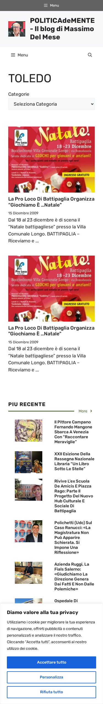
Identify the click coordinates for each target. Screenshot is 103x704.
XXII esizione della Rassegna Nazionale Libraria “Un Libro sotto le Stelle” (74, 461)
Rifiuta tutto (51, 692)
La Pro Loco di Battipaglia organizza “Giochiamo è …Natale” (51, 202)
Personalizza (51, 677)
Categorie (18, 94)
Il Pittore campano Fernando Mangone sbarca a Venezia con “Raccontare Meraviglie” (73, 432)
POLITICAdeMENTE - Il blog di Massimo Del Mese (62, 29)
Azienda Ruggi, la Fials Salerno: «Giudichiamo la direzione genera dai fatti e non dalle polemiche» (74, 576)
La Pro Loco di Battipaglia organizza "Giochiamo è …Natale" (51, 331)
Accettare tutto (51, 662)
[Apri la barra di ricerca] (90, 55)
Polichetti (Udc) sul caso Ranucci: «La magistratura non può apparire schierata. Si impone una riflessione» (73, 537)
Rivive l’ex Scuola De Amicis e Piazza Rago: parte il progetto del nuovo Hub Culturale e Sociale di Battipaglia (73, 496)
